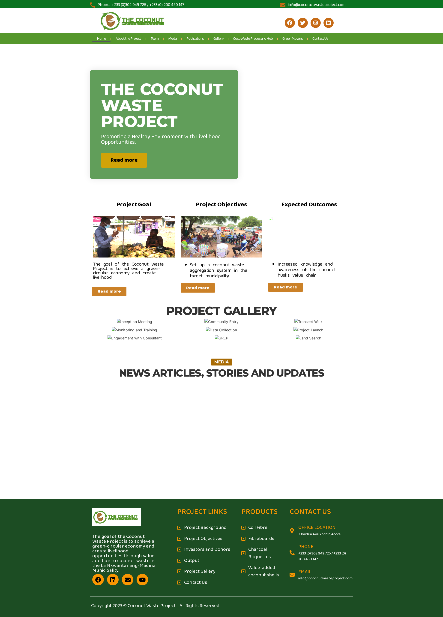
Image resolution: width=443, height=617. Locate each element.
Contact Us (320, 39)
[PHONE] (292, 552)
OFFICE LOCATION (316, 528)
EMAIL (304, 572)
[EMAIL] (292, 574)
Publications (195, 39)
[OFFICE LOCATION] (292, 530)
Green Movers (292, 39)
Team (155, 39)
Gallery (218, 39)
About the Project (128, 39)
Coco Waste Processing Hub (253, 39)
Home (101, 39)
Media (172, 39)
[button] (221, 362)
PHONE (305, 547)
